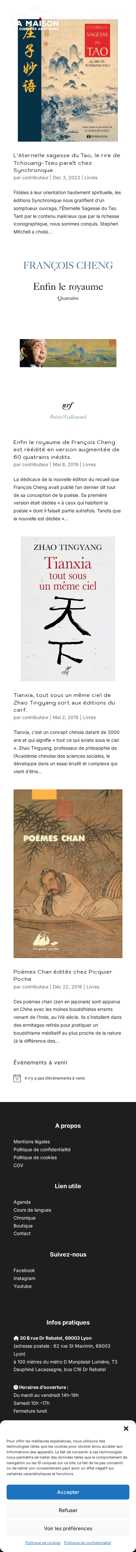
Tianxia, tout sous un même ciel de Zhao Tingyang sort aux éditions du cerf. (64, 702)
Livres (91, 177)
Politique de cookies (43, 1542)
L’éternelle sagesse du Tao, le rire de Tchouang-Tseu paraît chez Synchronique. (67, 162)
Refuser (68, 1510)
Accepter (68, 1492)
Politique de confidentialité (87, 1542)
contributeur (35, 177)
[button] (126, 1428)
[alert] (55, 1078)
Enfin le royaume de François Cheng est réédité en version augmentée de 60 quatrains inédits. (67, 449)
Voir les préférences (68, 1528)
